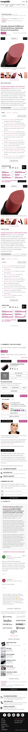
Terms (2, 728)
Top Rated (18, 375)
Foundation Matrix (12, 5)
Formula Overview (16, 108)
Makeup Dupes (7, 5)
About (3, 719)
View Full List (14, 636)
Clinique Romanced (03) (10, 147)
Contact (3, 721)
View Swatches (14, 161)
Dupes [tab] (3, 112)
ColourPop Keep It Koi (10, 123)
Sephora (7, 180)
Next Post (24, 357)
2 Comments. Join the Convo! (11, 344)
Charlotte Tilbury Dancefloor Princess (14, 151)
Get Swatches (14, 498)
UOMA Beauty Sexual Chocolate (12, 278)
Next (26, 38)
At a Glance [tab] (5, 399)
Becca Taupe (7, 285)
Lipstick (16, 354)
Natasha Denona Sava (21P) (11, 156)
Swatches (18, 4)
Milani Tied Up (8, 295)
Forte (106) (5, 305)
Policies (3, 722)
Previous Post (5, 357)
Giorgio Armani (10, 354)
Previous (24, 38)
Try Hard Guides (18, 721)
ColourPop (4, 20)
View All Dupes (22, 116)
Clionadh (3, 18)
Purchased (24, 33)
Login (23, 1)
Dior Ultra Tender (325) (10, 274)
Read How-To (14, 413)
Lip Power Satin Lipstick (17, 364)
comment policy (7, 508)
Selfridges (8, 181)
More (23, 4)
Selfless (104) (6, 166)
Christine (3, 34)
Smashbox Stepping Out (10, 281)
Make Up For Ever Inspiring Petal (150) (14, 126)
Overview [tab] (8, 112)
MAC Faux (6, 144)
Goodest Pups (18, 722)
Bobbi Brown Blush (9, 119)
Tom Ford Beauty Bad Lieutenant (12, 140)
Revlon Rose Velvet (9, 271)
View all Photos (14, 416)
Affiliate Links (16, 33)
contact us (17, 518)
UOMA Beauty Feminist (10, 288)
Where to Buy (22, 181)
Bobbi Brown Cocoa (9, 267)
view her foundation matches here (13, 443)
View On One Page (14, 80)
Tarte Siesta (7, 292)
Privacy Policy (5, 726)
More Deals (14, 689)
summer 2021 (22, 354)
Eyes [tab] (13, 399)
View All (15, 14)
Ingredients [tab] (15, 112)
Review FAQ (23, 421)
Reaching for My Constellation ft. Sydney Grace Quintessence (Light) (18, 404)
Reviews (3, 33)
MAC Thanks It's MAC (9, 132)
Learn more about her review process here (12, 446)
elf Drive (6, 266)
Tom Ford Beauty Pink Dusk (11, 135)
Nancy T (9, 556)
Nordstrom (13, 180)
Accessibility (4, 729)
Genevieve (10, 579)
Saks (3, 181)
